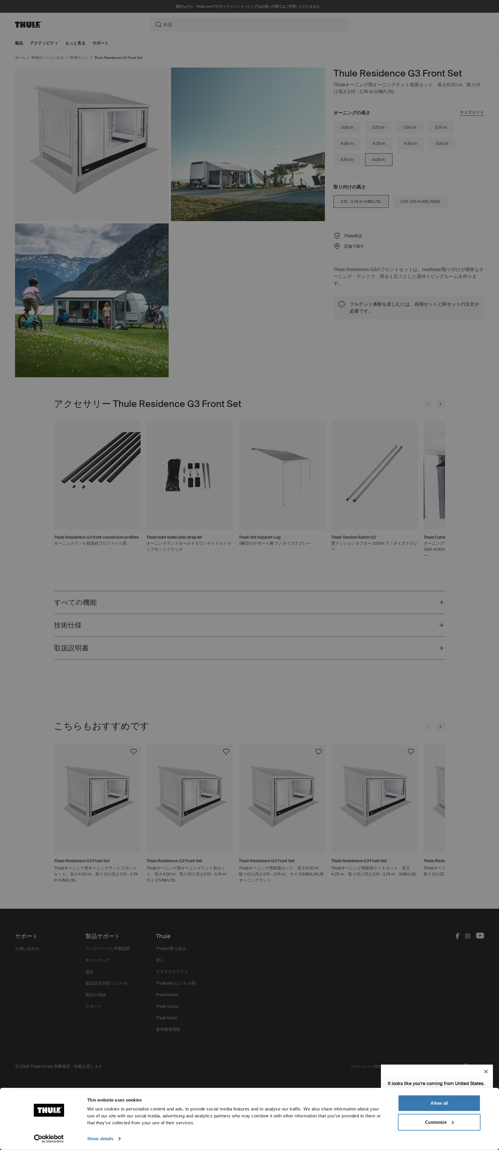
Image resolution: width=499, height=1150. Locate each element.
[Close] (486, 1071)
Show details (100, 1138)
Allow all (439, 1103)
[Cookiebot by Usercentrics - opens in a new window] (49, 1138)
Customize (436, 1121)
